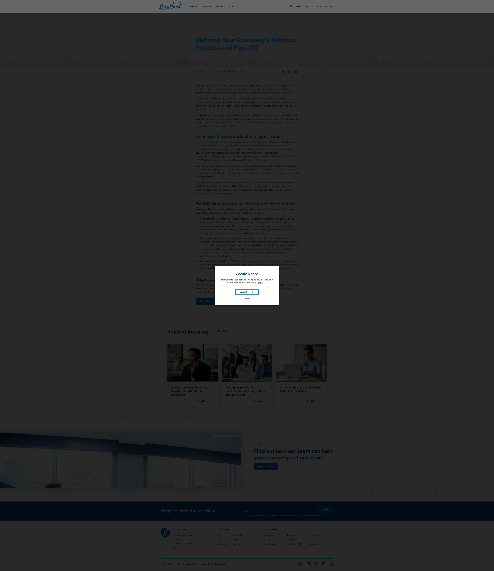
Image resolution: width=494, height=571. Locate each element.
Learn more (261, 283)
